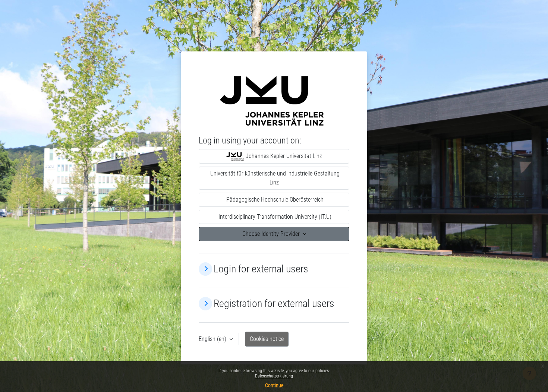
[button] (205, 269)
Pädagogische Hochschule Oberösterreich (274, 199)
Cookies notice (267, 338)
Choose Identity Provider (271, 233)
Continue (274, 385)
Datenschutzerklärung (274, 376)
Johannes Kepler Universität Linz (283, 155)
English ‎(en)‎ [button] (213, 338)
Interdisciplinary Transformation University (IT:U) (274, 216)
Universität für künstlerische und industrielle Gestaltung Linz (274, 178)
